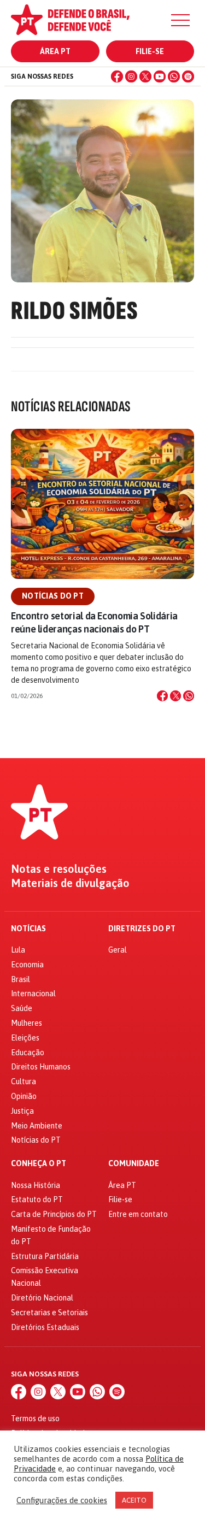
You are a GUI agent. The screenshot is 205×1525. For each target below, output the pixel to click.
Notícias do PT (53, 596)
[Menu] (180, 20)
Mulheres (26, 1023)
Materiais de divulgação (70, 883)
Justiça (22, 1111)
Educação (27, 1052)
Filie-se (150, 51)
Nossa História (35, 1185)
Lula (18, 949)
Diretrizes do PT (141, 929)
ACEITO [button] (134, 1500)
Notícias (28, 929)
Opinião (24, 1096)
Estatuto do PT (37, 1199)
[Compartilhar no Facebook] (162, 695)
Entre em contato (138, 1214)
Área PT (55, 51)
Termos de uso (35, 1418)
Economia (27, 964)
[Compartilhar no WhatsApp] (188, 695)
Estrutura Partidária (45, 1256)
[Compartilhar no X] (175, 695)
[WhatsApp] (174, 76)
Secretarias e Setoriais (49, 1312)
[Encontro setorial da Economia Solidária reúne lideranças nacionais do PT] (102, 504)
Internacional (33, 993)
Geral (117, 949)
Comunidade (133, 1164)
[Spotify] (188, 76)
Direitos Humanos (41, 1066)
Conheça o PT (38, 1164)
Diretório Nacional (42, 1297)
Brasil (20, 979)
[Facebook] (117, 76)
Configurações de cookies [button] (61, 1500)
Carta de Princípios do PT (54, 1214)
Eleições (25, 1037)
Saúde (21, 1008)
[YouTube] (160, 76)
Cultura (23, 1081)
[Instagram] (131, 76)
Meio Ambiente (36, 1125)
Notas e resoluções (59, 869)
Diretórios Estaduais (45, 1327)
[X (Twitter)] (145, 76)
